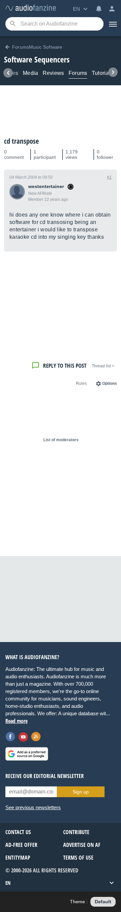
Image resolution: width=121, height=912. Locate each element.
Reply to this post (64, 365)
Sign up (81, 791)
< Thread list (103, 366)
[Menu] (112, 24)
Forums (78, 73)
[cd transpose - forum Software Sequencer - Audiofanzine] (30, 8)
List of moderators (61, 440)
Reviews (53, 73)
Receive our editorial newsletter (44, 776)
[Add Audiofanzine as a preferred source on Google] (26, 754)
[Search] (12, 24)
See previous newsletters (33, 807)
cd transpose (21, 141)
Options (109, 383)
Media (30, 73)
